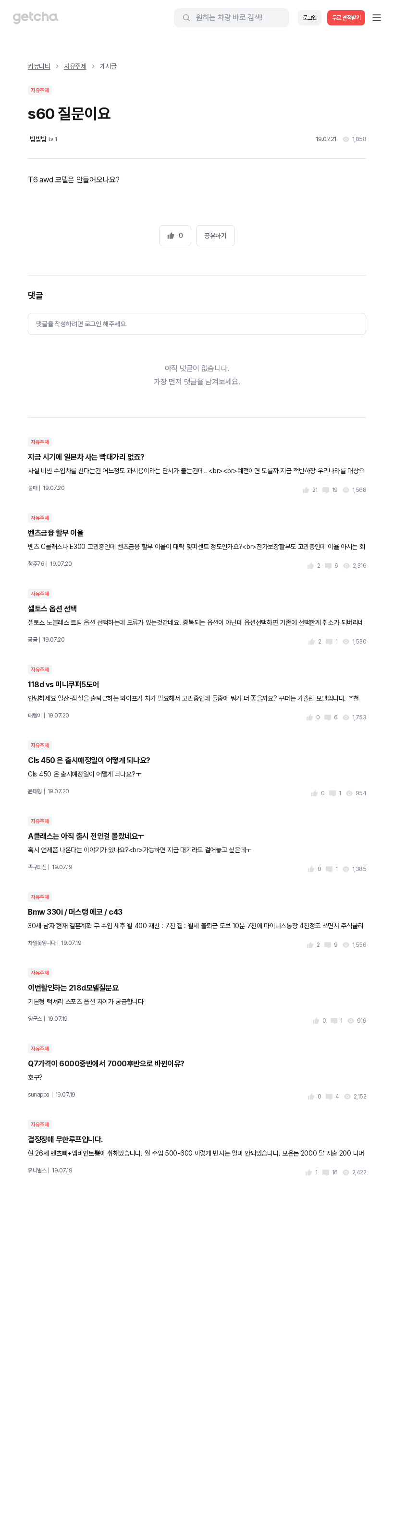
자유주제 (75, 66)
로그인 (310, 17)
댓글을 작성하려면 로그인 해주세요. (81, 324)
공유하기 (215, 235)
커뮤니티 (39, 66)
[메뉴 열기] (376, 18)
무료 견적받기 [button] (346, 17)
